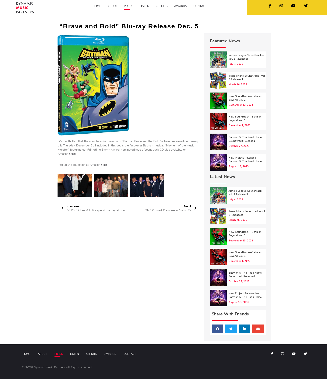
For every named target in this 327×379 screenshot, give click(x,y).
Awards (110, 354)
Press (58, 354)
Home (26, 354)
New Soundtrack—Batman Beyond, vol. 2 (245, 98)
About (42, 354)
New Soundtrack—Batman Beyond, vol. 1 (245, 118)
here (72, 154)
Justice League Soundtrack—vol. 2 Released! (246, 57)
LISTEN (144, 6)
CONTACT (200, 6)
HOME (97, 6)
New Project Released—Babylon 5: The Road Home (245, 159)
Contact (130, 354)
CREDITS (162, 6)
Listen (74, 354)
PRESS (128, 6)
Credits (91, 354)
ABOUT (112, 6)
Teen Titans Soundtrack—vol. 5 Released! (247, 77)
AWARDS (180, 6)
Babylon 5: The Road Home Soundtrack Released (245, 139)
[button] (217, 329)
